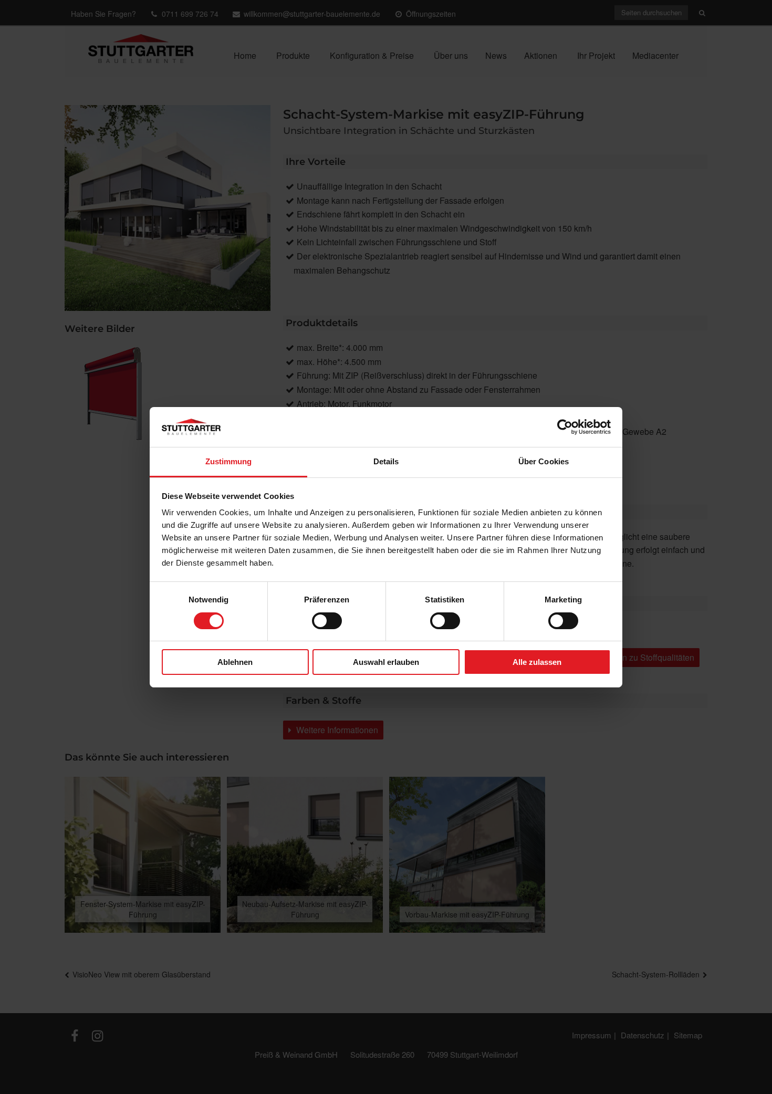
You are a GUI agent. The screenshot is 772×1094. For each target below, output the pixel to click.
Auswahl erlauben (386, 662)
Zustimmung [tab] (228, 461)
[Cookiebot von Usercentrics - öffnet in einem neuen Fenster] (565, 427)
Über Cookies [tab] (543, 461)
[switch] (327, 620)
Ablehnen (235, 662)
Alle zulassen (537, 662)
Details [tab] (386, 461)
